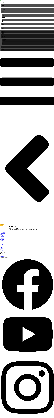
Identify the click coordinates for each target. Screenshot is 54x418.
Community (3, 17)
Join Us (3, 21)
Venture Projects (4, 38)
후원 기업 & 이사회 (4, 32)
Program (3, 33)
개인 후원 (3, 24)
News (3, 25)
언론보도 (3, 28)
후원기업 (3, 20)
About (3, 2)
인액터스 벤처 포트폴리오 (3, 15)
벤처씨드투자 (3, 37)
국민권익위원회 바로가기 (2, 256)
